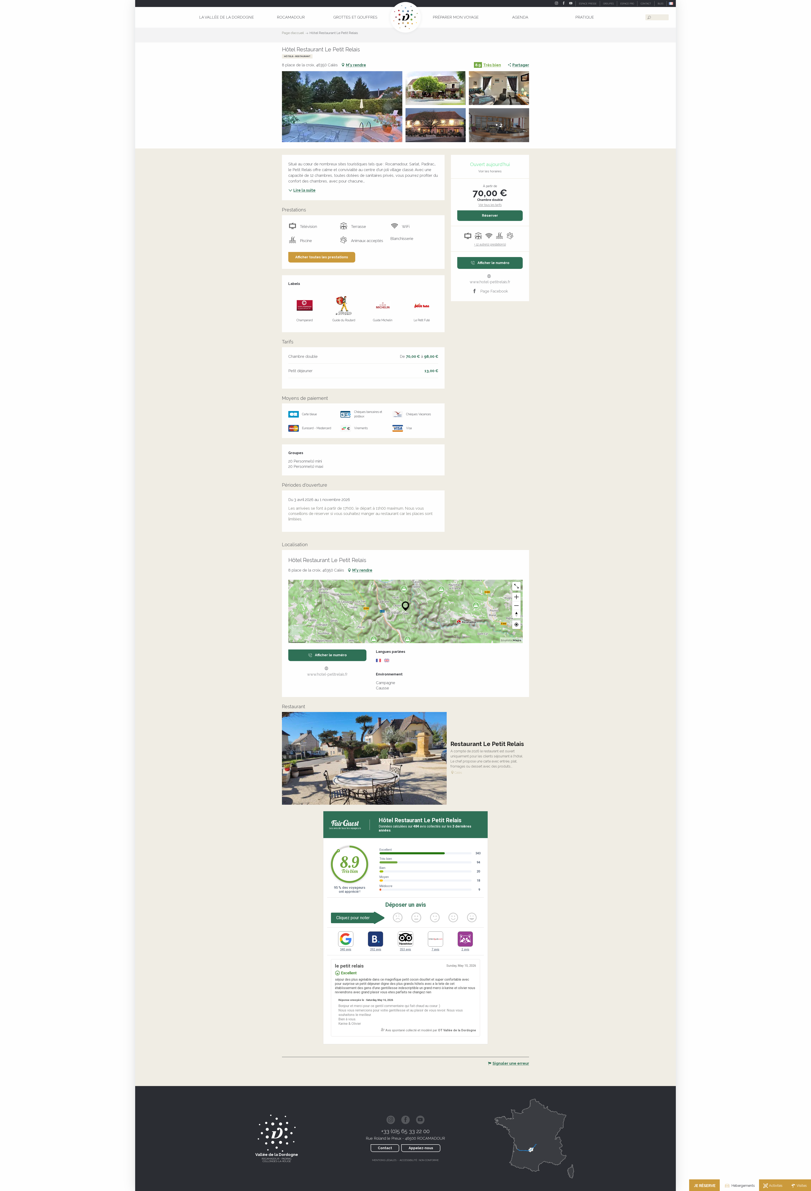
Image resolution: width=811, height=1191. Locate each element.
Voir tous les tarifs (490, 205)
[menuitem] (226, 17)
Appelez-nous (421, 1148)
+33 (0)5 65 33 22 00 (405, 1131)
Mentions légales (384, 1160)
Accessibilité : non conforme (419, 1160)
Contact (385, 1148)
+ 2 (499, 125)
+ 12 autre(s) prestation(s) (490, 244)
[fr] (671, 3)
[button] (671, 3)
